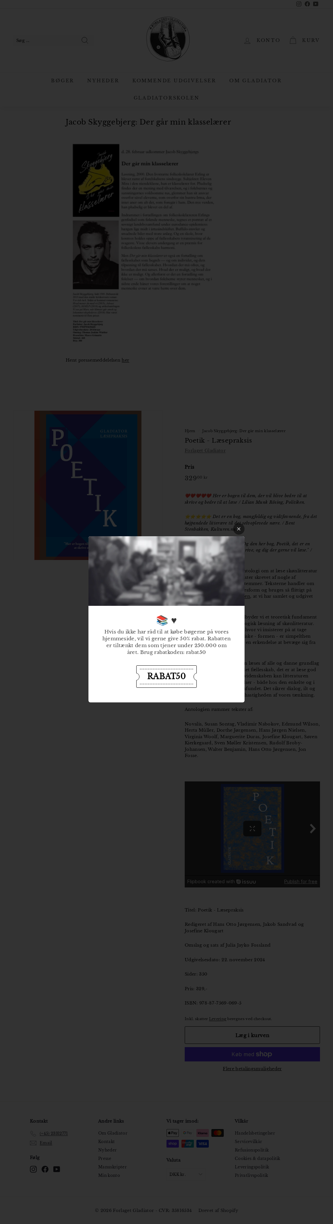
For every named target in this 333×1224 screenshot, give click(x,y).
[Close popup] (239, 529)
